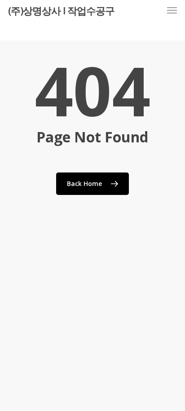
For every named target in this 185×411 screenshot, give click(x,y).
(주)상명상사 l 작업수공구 (61, 10)
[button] (172, 10)
